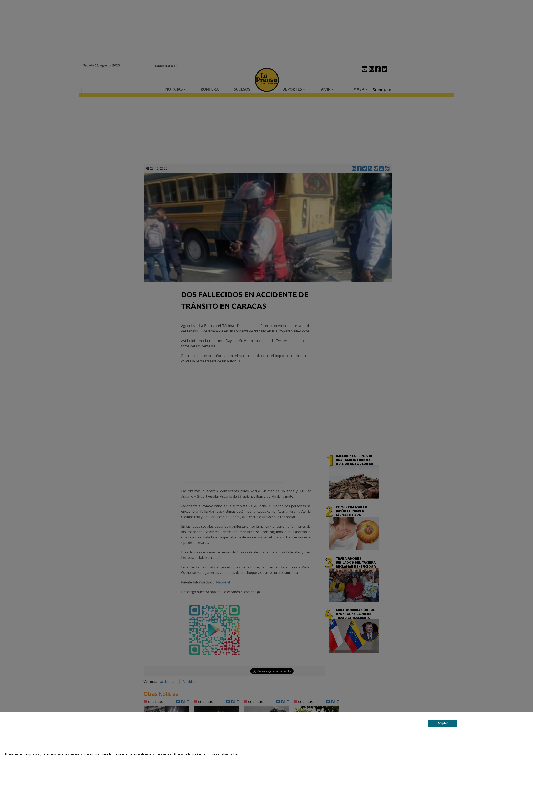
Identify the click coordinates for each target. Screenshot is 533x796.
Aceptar (443, 723)
